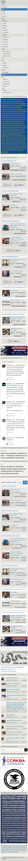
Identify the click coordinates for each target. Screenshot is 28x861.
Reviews (11, 850)
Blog (3, 9)
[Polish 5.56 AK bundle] (14, 177)
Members (5, 25)
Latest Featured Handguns (10, 191)
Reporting (5, 850)
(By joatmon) (16, 201)
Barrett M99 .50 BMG (13, 689)
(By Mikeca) (17, 276)
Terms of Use (5, 852)
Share (25, 482)
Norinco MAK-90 (11, 678)
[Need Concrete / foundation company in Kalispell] (14, 321)
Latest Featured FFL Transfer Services (14, 287)
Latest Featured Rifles (9, 161)
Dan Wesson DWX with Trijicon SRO (16, 696)
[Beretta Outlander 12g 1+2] (14, 274)
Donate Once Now (7, 53)
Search (4, 16)
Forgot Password (7, 92)
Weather (5, 65)
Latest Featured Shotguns (10, 256)
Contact (4, 848)
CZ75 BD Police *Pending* (14, 732)
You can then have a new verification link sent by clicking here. (13, 134)
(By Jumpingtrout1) (20, 233)
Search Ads (5, 46)
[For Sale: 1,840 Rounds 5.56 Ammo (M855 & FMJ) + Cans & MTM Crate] (14, 229)
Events (15, 848)
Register (5, 90)
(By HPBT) (23, 245)
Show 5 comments (8, 362)
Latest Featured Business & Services (13, 314)
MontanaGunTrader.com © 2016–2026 (13, 857)
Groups (4, 23)
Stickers (5, 86)
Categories (5, 39)
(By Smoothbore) (20, 296)
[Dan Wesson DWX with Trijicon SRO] (14, 198)
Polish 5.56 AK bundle (13, 684)
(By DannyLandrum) (19, 324)
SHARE (3, 74)
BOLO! (3, 18)
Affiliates (5, 79)
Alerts (3, 4)
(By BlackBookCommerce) (18, 170)
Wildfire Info (6, 67)
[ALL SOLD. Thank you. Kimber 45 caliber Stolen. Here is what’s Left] (14, 241)
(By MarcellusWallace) (19, 180)
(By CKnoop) (17, 336)
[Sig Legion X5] (14, 207)
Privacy (24, 848)
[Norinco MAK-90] (14, 167)
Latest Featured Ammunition (11, 221)
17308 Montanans (6, 667)
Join (3, 58)
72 (16, 185)
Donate (10, 848)
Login (3, 88)
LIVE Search (5, 32)
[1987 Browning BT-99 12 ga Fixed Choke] (14, 263)
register (3, 115)
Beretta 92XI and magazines (15, 726)
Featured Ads (6, 37)
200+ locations (15, 105)
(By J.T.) (23, 210)
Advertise (20, 846)
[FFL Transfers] (14, 293)
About (4, 11)
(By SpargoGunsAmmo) (19, 306)
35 (16, 215)
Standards (5, 30)
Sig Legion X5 (10, 715)
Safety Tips (5, 44)
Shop (3, 77)
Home (2, 846)
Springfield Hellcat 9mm (14, 720)
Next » (21, 185)
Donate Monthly (6, 51)
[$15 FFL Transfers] (14, 303)
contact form (4, 152)
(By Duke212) (19, 267)
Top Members (6, 72)
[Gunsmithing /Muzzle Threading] (14, 332)
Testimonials (14, 852)
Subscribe (23, 850)
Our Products (6, 81)
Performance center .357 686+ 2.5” (15, 738)
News (3, 60)
